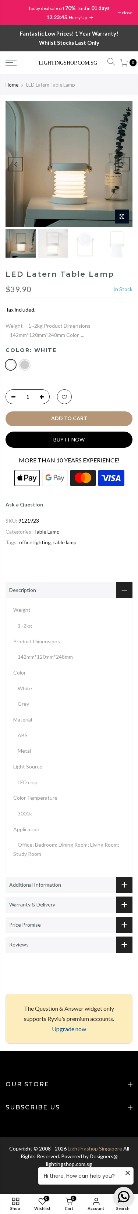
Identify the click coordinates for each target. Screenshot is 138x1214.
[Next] (122, 164)
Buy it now (69, 439)
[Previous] (15, 164)
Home (12, 85)
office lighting (35, 542)
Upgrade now (69, 1028)
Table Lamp (47, 531)
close (127, 12)
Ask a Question (24, 504)
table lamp (65, 542)
